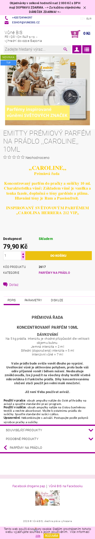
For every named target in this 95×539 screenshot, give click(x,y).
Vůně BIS (23, 36)
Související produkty (24, 430)
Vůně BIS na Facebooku (66, 486)
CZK (83, 18)
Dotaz (14, 285)
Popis (12, 300)
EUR (88, 18)
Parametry (33, 300)
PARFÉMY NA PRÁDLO (54, 272)
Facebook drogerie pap (28, 486)
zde (38, 536)
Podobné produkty (22, 439)
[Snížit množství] (23, 258)
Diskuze (57, 300)
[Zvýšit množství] (23, 253)
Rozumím (51, 536)
